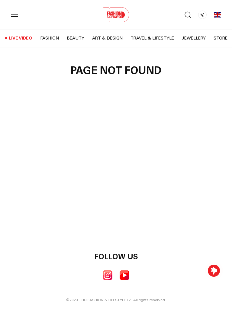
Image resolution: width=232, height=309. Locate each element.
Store (220, 39)
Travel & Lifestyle (152, 39)
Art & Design (107, 39)
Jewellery (194, 39)
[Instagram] (107, 275)
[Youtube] (124, 275)
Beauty (75, 39)
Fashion (49, 39)
